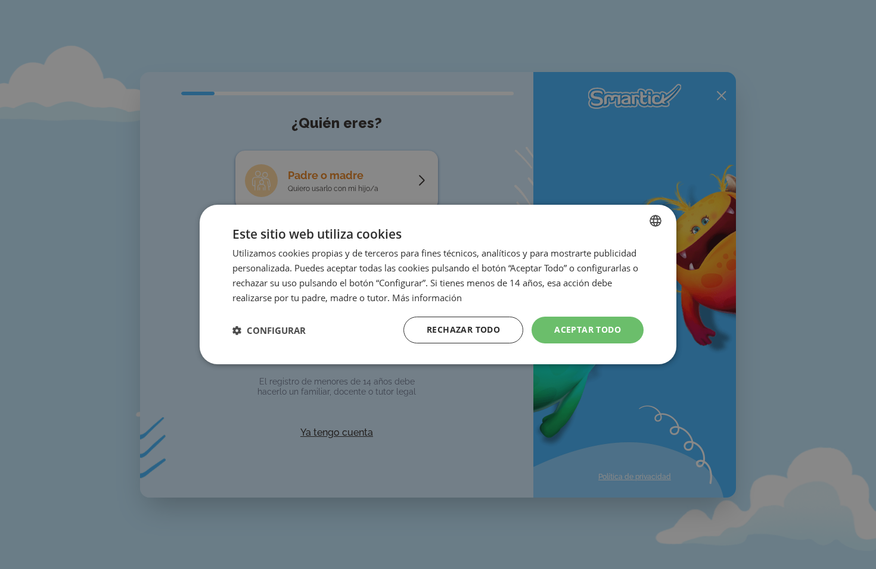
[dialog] (438, 284)
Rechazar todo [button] (463, 329)
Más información (427, 298)
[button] (269, 330)
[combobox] (655, 221)
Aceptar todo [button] (587, 329)
